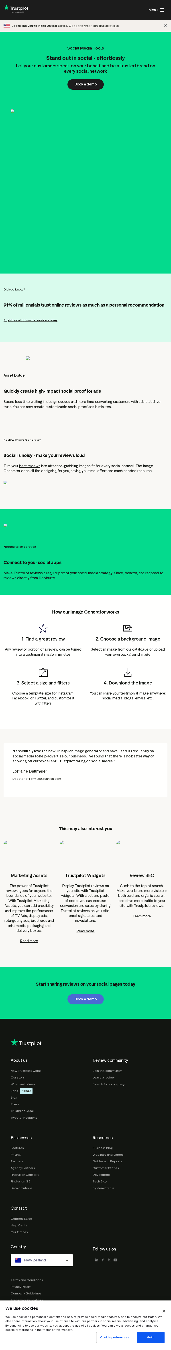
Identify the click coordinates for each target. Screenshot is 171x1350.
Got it (151, 1337)
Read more (29, 941)
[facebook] (103, 1260)
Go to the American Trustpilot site (94, 26)
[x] (109, 1260)
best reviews (29, 466)
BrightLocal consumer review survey (30, 320)
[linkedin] (96, 1260)
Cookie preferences (114, 1337)
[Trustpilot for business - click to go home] (16, 10)
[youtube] (115, 1260)
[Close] (165, 25)
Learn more (142, 916)
